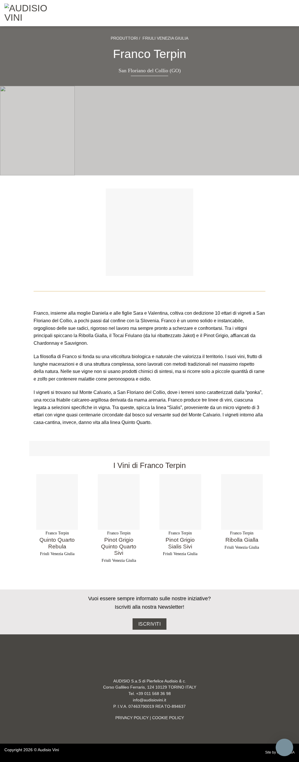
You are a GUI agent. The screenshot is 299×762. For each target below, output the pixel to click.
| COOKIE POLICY (166, 718)
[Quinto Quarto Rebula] (57, 502)
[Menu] (65, 13)
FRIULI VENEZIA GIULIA (165, 38)
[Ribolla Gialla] (242, 502)
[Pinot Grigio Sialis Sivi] (180, 502)
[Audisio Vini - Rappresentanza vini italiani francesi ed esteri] (28, 13)
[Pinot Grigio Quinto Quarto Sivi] (119, 502)
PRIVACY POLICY (132, 718)
